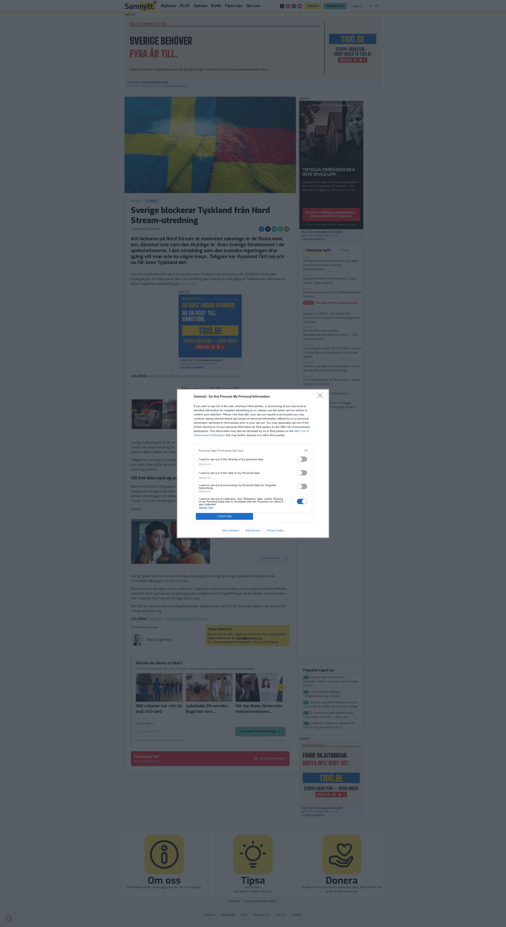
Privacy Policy (275, 530)
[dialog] (253, 463)
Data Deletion (230, 530)
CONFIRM (224, 516)
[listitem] (253, 450)
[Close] (321, 397)
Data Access (253, 530)
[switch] (302, 459)
